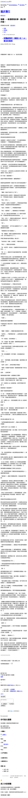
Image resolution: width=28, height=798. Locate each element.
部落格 (5, 30)
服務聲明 (16, 777)
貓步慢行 (5, 11)
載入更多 (3, 696)
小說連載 (12, 689)
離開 (9, 795)
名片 (5, 32)
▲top (2, 693)
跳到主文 (3, 15)
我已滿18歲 (3, 795)
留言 (12, 685)
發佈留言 (3, 705)
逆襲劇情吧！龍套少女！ (16, 691)
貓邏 (2, 676)
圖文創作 (12, 25)
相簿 (5, 28)
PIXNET (7, 775)
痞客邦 (9, 685)
